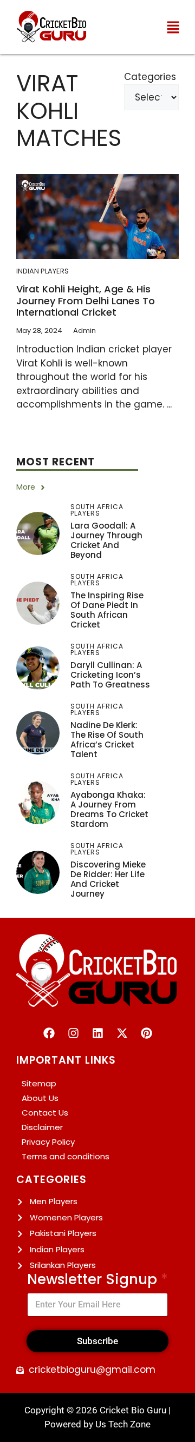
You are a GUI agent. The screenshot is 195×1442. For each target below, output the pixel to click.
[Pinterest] (146, 1033)
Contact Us (45, 1112)
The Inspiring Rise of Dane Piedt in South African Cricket (107, 610)
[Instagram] (73, 1033)
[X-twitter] (121, 1033)
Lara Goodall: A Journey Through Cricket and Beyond (106, 540)
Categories (150, 76)
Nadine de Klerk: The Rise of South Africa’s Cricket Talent (107, 739)
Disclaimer (42, 1127)
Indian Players (42, 271)
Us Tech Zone (123, 1424)
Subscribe (97, 1341)
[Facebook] (48, 1033)
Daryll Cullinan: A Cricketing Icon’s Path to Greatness (110, 674)
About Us (40, 1098)
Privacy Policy (48, 1141)
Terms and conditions (65, 1156)
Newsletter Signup (97, 1279)
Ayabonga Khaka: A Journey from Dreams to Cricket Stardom (109, 809)
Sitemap (39, 1083)
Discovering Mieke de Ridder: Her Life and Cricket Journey (108, 879)
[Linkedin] (97, 1033)
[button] (173, 27)
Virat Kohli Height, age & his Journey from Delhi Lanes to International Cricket (85, 300)
